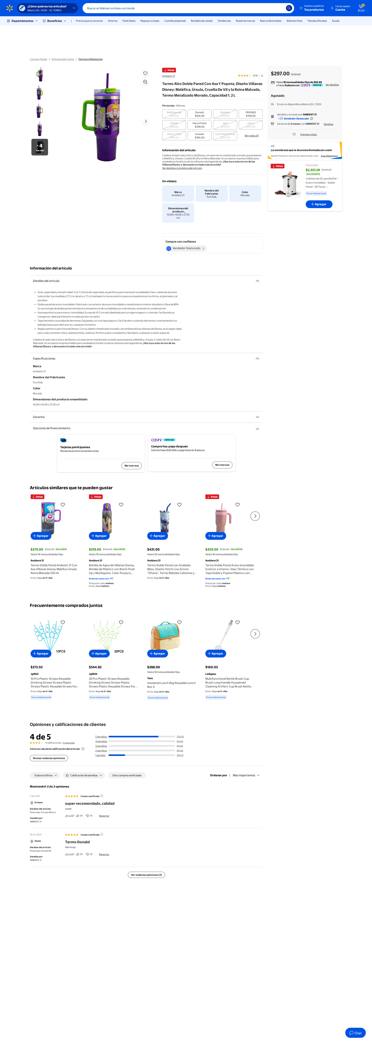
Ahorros (112, 20)
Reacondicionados (271, 20)
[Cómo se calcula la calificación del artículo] (82, 748)
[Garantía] (257, 417)
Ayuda (335, 20)
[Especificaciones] (257, 358)
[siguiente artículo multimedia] (145, 121)
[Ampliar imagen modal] (145, 81)
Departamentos (22, 21)
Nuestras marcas (245, 20)
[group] (250, 75)
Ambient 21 (168, 75)
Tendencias (224, 20)
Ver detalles (332, 84)
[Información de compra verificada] (101, 795)
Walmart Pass (294, 20)
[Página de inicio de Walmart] (10, 8)
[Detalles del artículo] (257, 281)
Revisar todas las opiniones (49, 758)
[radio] (174, 114)
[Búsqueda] (289, 8)
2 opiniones (69, 742)
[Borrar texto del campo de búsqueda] (280, 8)
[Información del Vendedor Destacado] (311, 118)
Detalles (328, 124)
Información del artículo (51, 268)
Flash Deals (128, 20)
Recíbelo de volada (202, 20)
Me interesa (132, 465)
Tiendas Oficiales (317, 20)
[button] (312, 8)
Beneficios (54, 21)
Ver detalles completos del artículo (182, 168)
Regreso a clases (149, 20)
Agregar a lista (308, 134)
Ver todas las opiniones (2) (146, 874)
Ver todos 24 (252, 135)
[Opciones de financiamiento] (257, 427)
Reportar (104, 815)
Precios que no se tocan (89, 20)
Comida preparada (175, 20)
